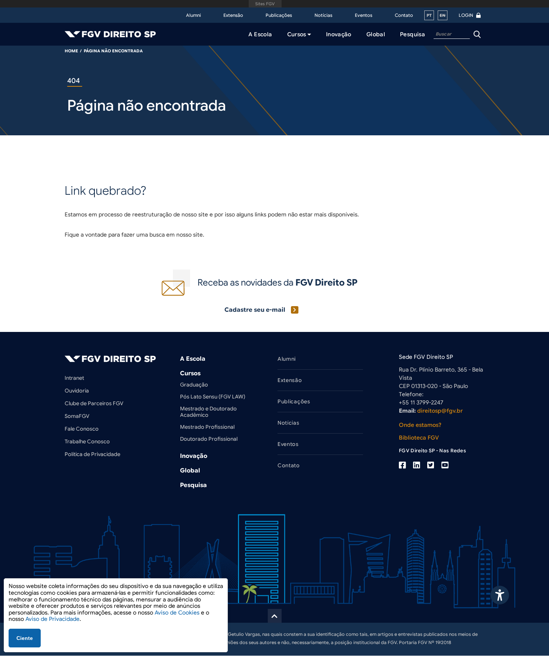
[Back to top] (275, 616)
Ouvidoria (77, 390)
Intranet (74, 378)
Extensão (233, 15)
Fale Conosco (82, 428)
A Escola (192, 359)
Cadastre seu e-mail (254, 310)
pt (429, 15)
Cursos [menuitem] (296, 34)
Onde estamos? (420, 425)
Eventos (363, 15)
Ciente (24, 638)
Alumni (193, 15)
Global (190, 470)
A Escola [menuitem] (260, 34)
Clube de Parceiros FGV (94, 403)
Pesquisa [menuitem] (412, 34)
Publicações (279, 15)
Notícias (323, 15)
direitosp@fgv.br (440, 410)
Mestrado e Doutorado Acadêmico (208, 411)
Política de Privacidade (92, 454)
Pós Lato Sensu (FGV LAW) (212, 396)
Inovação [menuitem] (338, 34)
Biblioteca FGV (419, 437)
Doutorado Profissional (209, 438)
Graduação (194, 384)
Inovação (193, 456)
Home (71, 50)
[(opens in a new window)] (402, 465)
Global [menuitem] (375, 34)
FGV (265, 3)
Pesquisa (193, 485)
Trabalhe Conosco (87, 441)
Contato (404, 15)
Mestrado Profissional (207, 427)
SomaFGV (77, 416)
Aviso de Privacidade (52, 619)
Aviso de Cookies (177, 612)
